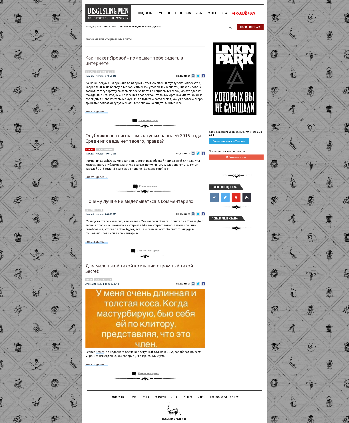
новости (90, 149)
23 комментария (148, 186)
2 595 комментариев (148, 250)
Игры (199, 13)
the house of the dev (243, 13)
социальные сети (105, 72)
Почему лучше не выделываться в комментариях (139, 201)
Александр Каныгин (95, 284)
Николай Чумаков (94, 76)
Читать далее (96, 111)
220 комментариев (148, 373)
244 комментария (148, 120)
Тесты (172, 13)
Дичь (160, 13)
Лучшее (212, 13)
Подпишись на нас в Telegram (229, 141)
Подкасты (145, 13)
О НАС (224, 13)
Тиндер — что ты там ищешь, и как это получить (131, 26)
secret (89, 279)
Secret (100, 351)
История (186, 13)
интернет (90, 72)
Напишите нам (250, 27)
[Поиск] (230, 27)
